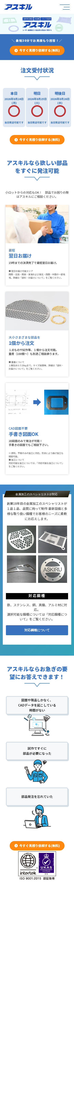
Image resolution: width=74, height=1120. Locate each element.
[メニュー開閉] (64, 7)
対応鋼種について (37, 630)
